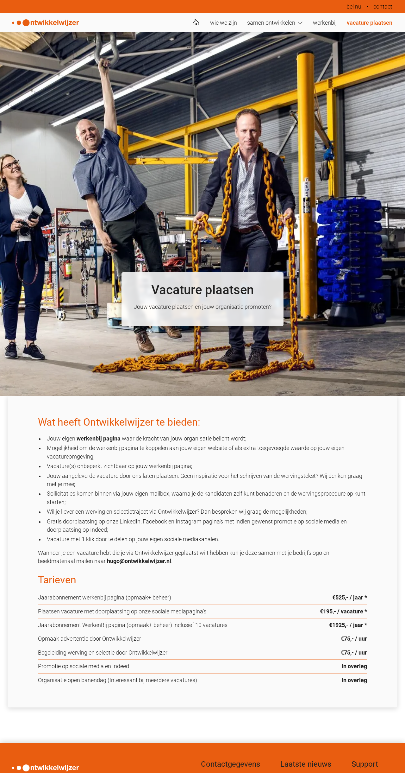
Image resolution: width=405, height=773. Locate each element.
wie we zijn (223, 23)
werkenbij (325, 23)
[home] (46, 22)
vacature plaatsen (369, 23)
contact (382, 6)
